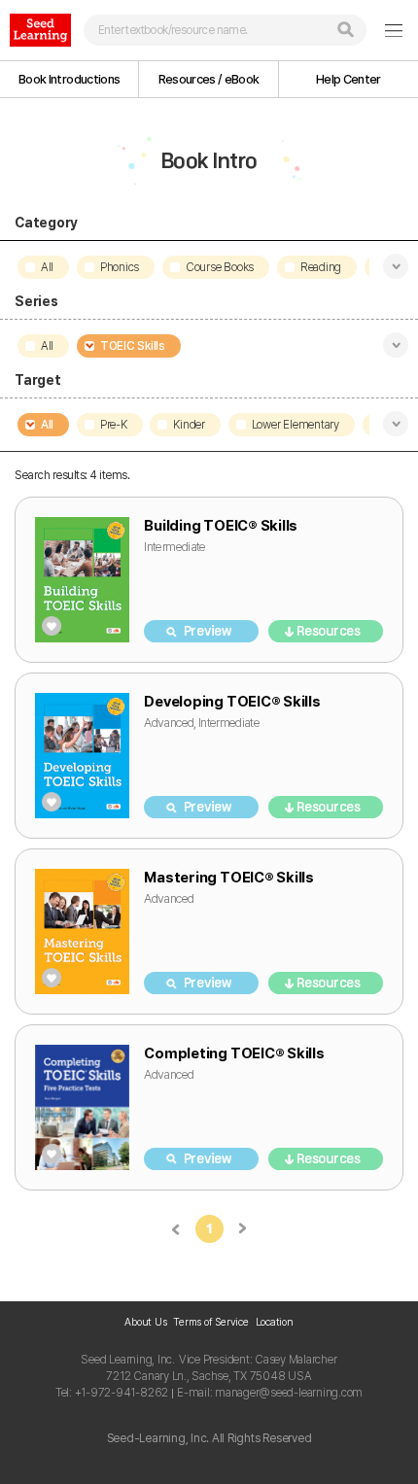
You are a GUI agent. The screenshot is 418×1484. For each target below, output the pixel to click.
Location (275, 1322)
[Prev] (176, 1229)
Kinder (189, 424)
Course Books (220, 267)
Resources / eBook (209, 79)
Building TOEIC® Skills (220, 526)
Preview (207, 631)
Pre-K (113, 424)
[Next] (242, 1229)
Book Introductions (69, 79)
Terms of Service (210, 1322)
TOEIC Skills (132, 346)
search (345, 29)
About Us (145, 1322)
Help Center (348, 79)
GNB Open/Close (393, 30)
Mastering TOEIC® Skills (228, 877)
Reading (320, 267)
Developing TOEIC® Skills (232, 701)
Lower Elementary (295, 424)
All (47, 267)
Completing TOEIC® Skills (234, 1053)
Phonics (119, 267)
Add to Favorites (51, 626)
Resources (328, 631)
